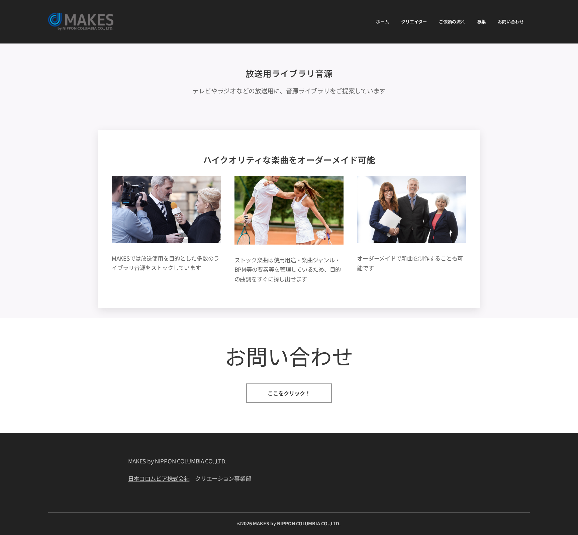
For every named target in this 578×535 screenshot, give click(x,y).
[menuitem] (382, 21)
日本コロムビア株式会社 (159, 478)
